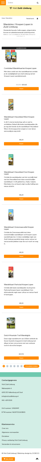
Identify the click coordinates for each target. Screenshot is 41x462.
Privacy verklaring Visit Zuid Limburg (14, 440)
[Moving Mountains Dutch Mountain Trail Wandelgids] (11, 323)
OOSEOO (35, 453)
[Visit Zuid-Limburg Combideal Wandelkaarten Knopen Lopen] (11, 56)
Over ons (5, 428)
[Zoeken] (37, 3)
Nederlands (30, 18)
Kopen (21, 88)
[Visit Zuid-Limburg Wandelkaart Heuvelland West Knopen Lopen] (11, 104)
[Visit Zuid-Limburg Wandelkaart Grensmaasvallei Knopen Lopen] (11, 214)
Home (3, 18)
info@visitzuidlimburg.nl (10, 396)
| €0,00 (9, 459)
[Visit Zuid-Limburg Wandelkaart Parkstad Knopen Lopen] (11, 272)
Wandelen (9, 18)
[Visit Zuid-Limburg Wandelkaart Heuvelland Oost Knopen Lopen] (11, 159)
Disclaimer (5, 436)
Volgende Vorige (31, 366)
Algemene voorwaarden (10, 432)
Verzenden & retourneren (11, 444)
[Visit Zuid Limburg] (20, 6)
